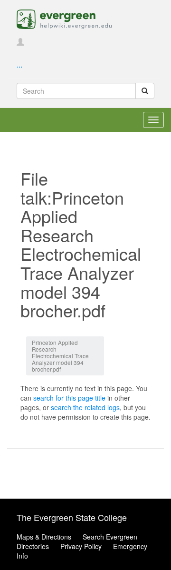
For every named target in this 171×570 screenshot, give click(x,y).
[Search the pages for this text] (144, 91)
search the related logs (85, 407)
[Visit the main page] (64, 18)
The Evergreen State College (72, 517)
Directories (33, 546)
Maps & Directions (44, 536)
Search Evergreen (110, 536)
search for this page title (69, 398)
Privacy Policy (81, 546)
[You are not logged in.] (20, 42)
